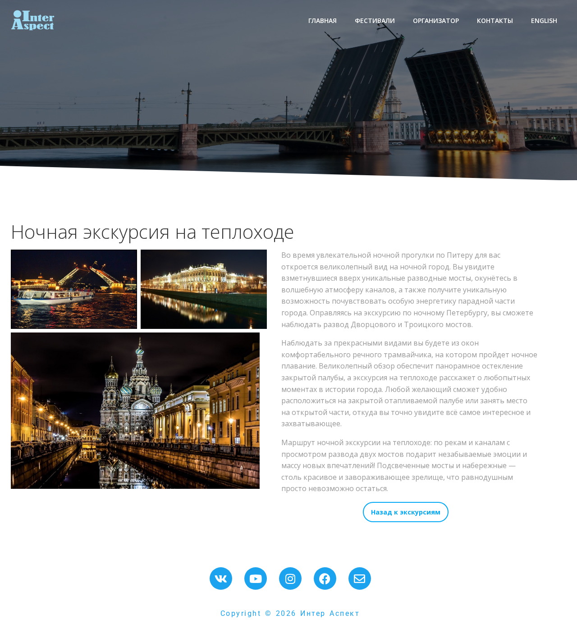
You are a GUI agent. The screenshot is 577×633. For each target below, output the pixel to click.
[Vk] (221, 578)
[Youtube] (255, 578)
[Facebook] (325, 578)
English (544, 20)
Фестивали (375, 20)
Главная (322, 20)
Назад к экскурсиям (405, 512)
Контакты (495, 20)
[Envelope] (359, 578)
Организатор (436, 20)
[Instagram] (290, 578)
